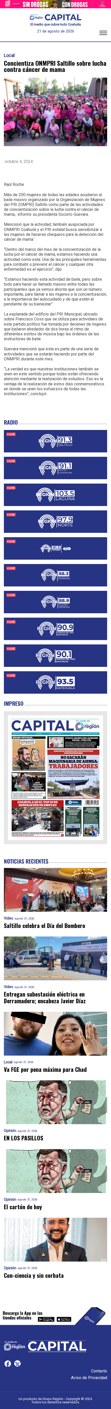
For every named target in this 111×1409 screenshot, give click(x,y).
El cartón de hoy (23, 1207)
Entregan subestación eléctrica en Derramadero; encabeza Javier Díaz (45, 997)
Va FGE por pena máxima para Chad (45, 1069)
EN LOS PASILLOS (23, 1138)
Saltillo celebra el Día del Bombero (44, 925)
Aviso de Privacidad (89, 1377)
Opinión (10, 1131)
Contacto (99, 1371)
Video (8, 918)
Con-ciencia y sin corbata (34, 1275)
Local (9, 55)
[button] (103, 34)
